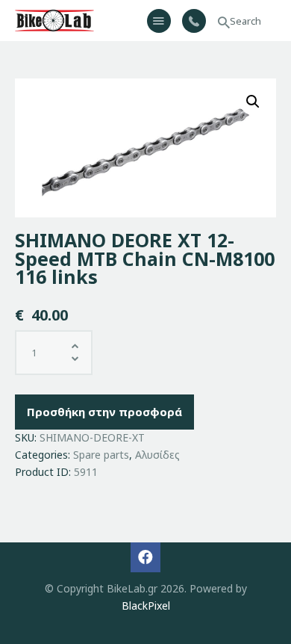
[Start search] (224, 22)
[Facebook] (145, 557)
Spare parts (101, 455)
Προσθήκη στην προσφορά (104, 411)
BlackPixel (146, 605)
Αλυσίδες (157, 455)
